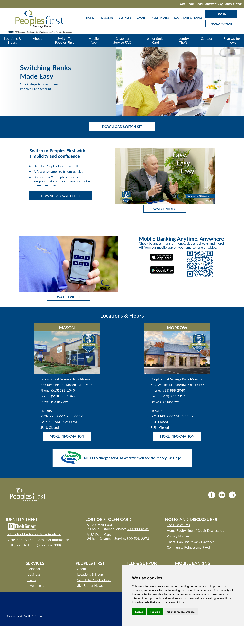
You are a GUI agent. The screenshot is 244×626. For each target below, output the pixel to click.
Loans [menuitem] (140, 17)
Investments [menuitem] (160, 17)
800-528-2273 (138, 538)
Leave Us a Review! (54, 401)
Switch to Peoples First (94, 580)
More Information (67, 436)
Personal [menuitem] (106, 17)
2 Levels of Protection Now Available (34, 534)
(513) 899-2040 (173, 390)
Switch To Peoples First (64, 40)
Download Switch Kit (122, 126)
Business (33, 574)
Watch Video (164, 209)
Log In (221, 14)
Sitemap (11, 616)
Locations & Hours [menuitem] (188, 17)
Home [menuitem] (90, 17)
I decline (155, 611)
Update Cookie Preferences (29, 616)
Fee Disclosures (178, 524)
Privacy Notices (178, 536)
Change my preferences (181, 611)
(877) (25, 545)
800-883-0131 (138, 528)
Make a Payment (221, 23)
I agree (139, 611)
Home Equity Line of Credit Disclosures (195, 530)
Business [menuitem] (125, 17)
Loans (31, 580)
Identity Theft (183, 40)
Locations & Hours (12, 40)
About (37, 38)
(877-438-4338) (49, 545)
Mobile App (93, 40)
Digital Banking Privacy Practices (190, 541)
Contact (206, 38)
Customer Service (122, 40)
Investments (36, 585)
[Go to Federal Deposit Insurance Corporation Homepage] (40, 32)
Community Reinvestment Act (188, 547)
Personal (33, 568)
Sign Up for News (232, 40)
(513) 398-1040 (63, 390)
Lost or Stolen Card (155, 40)
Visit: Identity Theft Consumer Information (38, 539)
